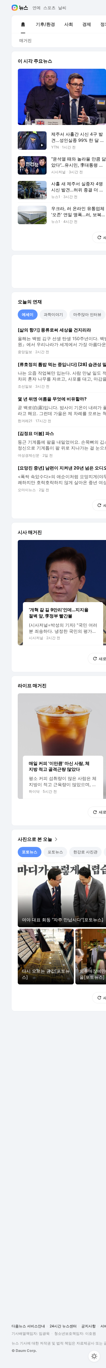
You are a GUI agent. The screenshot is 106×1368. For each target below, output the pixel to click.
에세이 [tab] (27, 314)
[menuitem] (23, 24)
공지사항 (88, 1326)
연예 (36, 7)
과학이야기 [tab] (53, 314)
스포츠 (49, 7)
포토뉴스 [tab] (29, 851)
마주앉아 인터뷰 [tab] (87, 314)
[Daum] (15, 7)
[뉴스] (23, 7)
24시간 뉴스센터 (63, 1326)
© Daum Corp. (24, 1350)
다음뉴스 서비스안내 (28, 1326)
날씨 (62, 7)
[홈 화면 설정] (94, 1356)
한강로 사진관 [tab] (85, 851)
